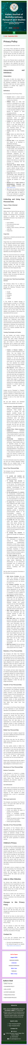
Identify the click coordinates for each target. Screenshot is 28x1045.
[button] (14, 32)
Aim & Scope (7, 989)
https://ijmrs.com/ (11, 187)
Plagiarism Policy (9, 986)
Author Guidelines (9, 992)
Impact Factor (8, 983)
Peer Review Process (10, 997)
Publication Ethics (9, 994)
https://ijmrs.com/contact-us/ (14, 945)
